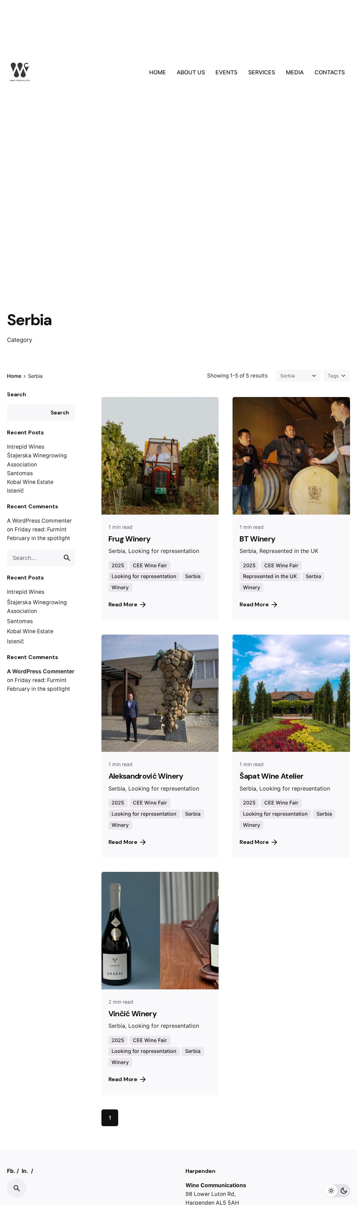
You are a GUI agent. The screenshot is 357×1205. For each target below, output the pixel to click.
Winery (120, 587)
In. (25, 1171)
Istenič (15, 490)
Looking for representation (144, 576)
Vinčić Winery (132, 1014)
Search (16, 394)
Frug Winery (129, 539)
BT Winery (257, 539)
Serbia (192, 576)
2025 (118, 565)
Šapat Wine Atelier (271, 776)
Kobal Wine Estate (30, 482)
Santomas (20, 473)
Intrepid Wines (25, 446)
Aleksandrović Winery (145, 776)
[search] (67, 557)
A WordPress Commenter (39, 520)
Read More (123, 604)
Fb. (11, 1171)
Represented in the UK (270, 576)
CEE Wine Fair (150, 565)
